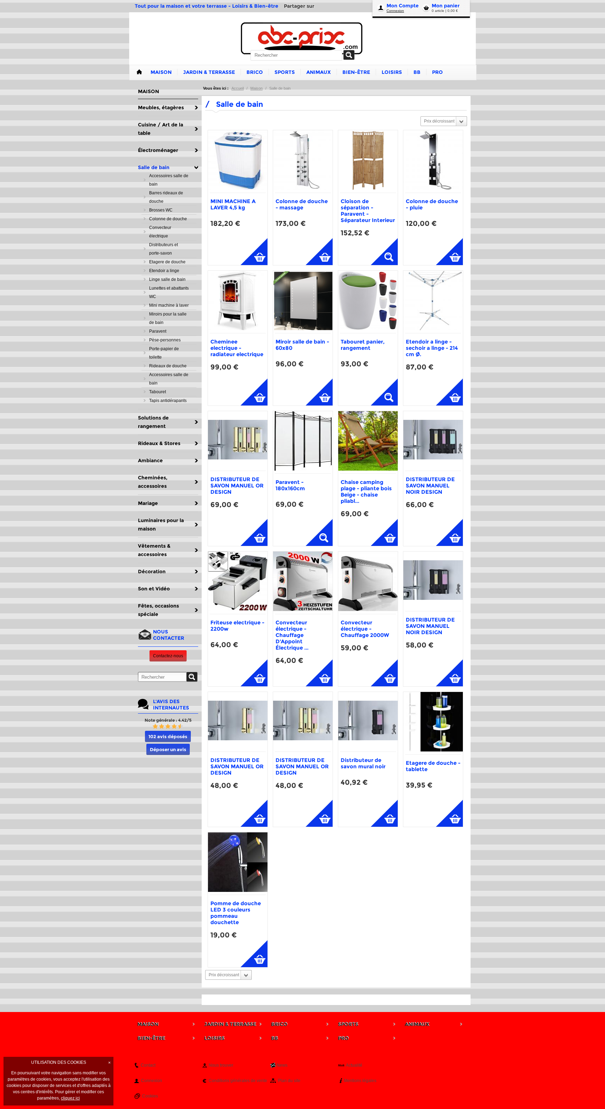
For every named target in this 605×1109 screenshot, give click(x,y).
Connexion (395, 11)
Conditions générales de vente (238, 1080)
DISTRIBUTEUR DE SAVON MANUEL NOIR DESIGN (430, 485)
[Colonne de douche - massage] (303, 161)
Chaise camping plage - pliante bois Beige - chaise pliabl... (366, 491)
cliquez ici (70, 1098)
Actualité (354, 1065)
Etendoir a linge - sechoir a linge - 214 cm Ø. (432, 348)
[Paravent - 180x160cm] (303, 442)
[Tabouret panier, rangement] (368, 302)
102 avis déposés (167, 736)
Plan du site (289, 1080)
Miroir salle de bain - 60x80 (302, 344)
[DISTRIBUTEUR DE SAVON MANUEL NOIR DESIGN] (433, 441)
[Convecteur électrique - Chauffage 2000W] (368, 583)
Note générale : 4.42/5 (168, 720)
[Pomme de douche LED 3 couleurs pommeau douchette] (237, 863)
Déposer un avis (168, 749)
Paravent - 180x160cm (290, 485)
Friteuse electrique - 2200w (237, 625)
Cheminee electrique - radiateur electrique (236, 348)
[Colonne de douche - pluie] (433, 161)
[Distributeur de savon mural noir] (368, 721)
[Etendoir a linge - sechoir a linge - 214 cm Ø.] (433, 302)
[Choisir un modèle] (384, 251)
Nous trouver (221, 1065)
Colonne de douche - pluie (432, 204)
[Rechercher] (349, 55)
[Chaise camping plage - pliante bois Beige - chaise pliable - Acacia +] (368, 442)
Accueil (237, 88)
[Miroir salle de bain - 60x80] (303, 302)
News (282, 1065)
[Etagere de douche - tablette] (433, 723)
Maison (256, 88)
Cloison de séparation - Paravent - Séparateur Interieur (368, 210)
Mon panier (446, 5)
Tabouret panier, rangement (362, 344)
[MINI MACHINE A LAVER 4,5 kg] (237, 161)
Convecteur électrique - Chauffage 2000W (365, 628)
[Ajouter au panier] (254, 251)
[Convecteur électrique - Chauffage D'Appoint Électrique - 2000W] (303, 583)
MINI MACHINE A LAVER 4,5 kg (233, 204)
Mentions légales (360, 1080)
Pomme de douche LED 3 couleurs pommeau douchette (235, 913)
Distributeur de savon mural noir (363, 763)
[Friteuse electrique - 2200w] (237, 583)
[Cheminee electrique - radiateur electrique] (237, 302)
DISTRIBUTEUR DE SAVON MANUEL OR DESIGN (237, 485)
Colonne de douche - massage (302, 204)
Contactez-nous (168, 655)
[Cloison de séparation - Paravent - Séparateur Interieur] (368, 161)
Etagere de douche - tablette (433, 766)
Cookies (150, 1096)
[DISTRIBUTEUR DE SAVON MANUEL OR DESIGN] (237, 441)
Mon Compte (403, 5)
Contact (148, 1065)
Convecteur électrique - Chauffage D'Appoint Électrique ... (292, 635)
